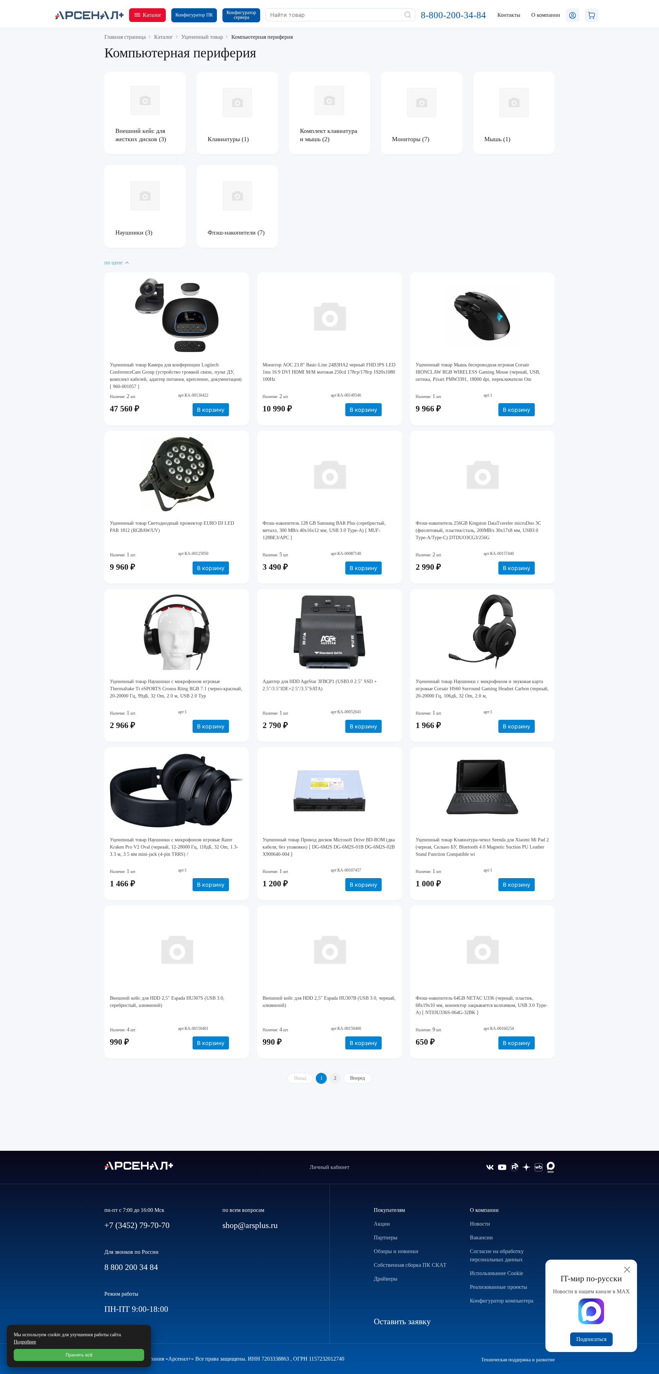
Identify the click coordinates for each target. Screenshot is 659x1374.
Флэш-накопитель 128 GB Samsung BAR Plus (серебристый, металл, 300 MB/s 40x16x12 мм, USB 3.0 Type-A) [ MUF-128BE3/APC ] (324, 530)
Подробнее (25, 1341)
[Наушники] (145, 196)
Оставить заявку (402, 1321)
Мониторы (407, 139)
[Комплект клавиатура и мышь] (329, 100)
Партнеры (385, 1237)
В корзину (210, 409)
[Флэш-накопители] (237, 196)
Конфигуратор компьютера (501, 1301)
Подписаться (591, 1339)
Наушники (130, 232)
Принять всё (79, 1355)
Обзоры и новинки (396, 1251)
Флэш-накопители (232, 232)
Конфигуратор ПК (194, 15)
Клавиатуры (225, 139)
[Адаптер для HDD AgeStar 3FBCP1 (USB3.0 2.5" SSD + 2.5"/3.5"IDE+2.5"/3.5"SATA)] (329, 632)
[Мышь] (514, 102)
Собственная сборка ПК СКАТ (410, 1265)
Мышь (493, 139)
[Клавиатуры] (237, 102)
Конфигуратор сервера (241, 15)
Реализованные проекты (498, 1287)
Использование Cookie (496, 1273)
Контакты (508, 15)
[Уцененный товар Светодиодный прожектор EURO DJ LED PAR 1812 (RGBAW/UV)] (176, 474)
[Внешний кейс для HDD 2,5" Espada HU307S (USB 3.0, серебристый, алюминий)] (176, 949)
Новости (480, 1224)
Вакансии (481, 1237)
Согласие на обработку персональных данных (497, 1255)
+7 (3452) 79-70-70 (137, 1225)
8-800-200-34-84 (453, 15)
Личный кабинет (329, 1167)
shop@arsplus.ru (250, 1225)
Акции (382, 1224)
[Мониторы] (421, 102)
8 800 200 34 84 (131, 1267)
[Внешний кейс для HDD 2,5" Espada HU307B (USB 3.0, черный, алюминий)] (329, 949)
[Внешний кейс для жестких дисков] (145, 100)
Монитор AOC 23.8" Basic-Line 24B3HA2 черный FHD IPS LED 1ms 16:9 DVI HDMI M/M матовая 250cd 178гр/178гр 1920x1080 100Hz (329, 372)
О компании (484, 1210)
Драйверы (385, 1279)
